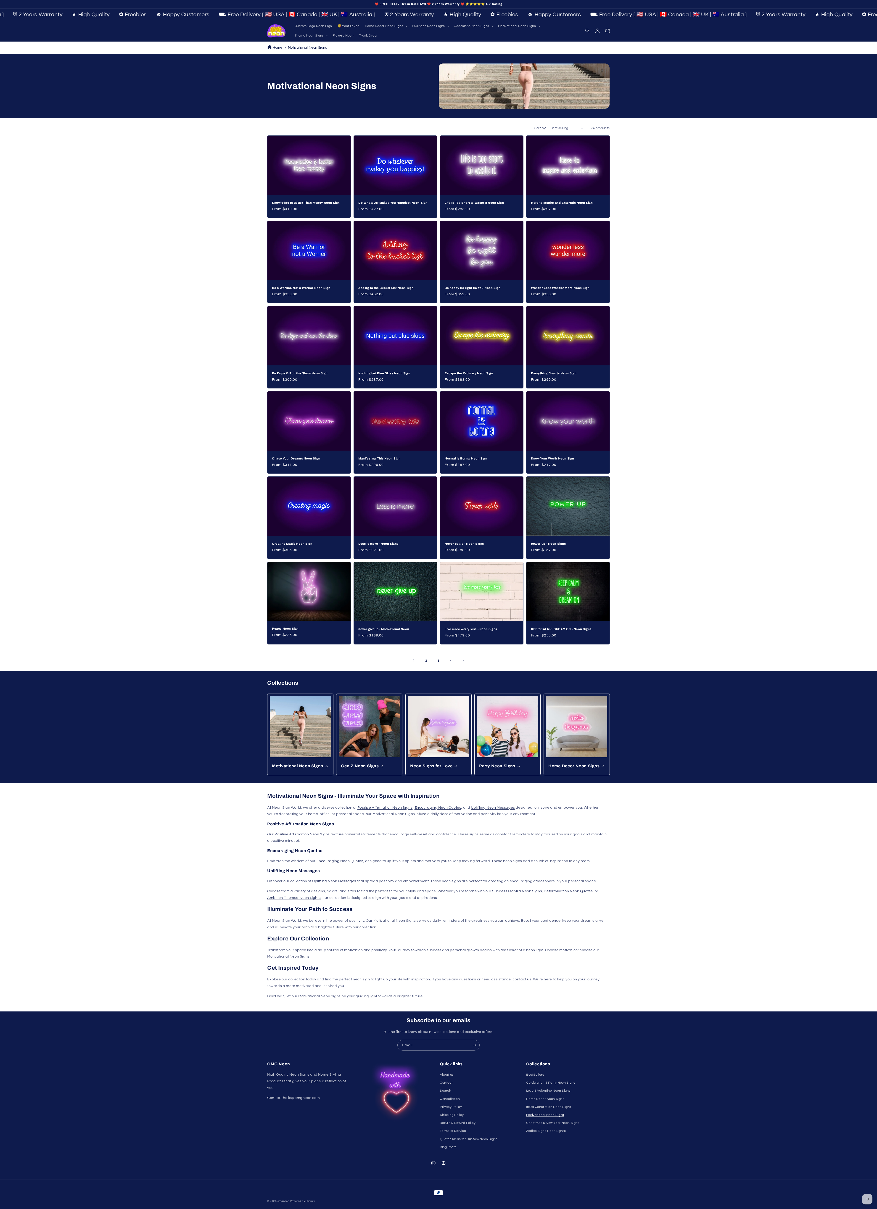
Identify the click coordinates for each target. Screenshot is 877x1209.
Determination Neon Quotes (568, 891)
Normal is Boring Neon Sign (466, 458)
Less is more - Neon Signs (378, 543)
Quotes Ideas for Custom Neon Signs (468, 1139)
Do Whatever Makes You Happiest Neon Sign (393, 202)
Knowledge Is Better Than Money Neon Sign (306, 202)
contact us (522, 979)
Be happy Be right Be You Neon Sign (472, 288)
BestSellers (535, 1074)
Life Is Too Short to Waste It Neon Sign (474, 202)
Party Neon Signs (497, 766)
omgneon (283, 1201)
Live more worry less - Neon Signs (471, 629)
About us (447, 1074)
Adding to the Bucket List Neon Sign (386, 288)
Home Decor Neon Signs (574, 766)
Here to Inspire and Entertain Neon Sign (562, 202)
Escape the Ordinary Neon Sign (469, 373)
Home (277, 47)
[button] (385, 26)
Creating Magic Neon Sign (292, 543)
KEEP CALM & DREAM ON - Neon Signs (561, 629)
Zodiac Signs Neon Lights (546, 1130)
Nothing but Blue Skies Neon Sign (384, 373)
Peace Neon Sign (285, 628)
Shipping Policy (452, 1115)
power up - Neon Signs (548, 543)
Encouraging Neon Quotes (438, 807)
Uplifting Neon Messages (493, 807)
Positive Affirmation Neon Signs (385, 807)
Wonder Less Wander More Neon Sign (560, 288)
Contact (446, 1082)
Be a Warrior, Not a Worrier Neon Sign (301, 288)
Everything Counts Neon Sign (553, 373)
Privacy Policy (451, 1107)
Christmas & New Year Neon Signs (552, 1123)
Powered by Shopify (302, 1201)
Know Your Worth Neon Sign (552, 458)
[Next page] (463, 661)
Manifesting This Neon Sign (379, 458)
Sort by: (540, 128)
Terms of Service (453, 1130)
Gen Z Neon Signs (360, 766)
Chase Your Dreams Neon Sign (296, 458)
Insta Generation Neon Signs (548, 1107)
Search (445, 1090)
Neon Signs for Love (431, 766)
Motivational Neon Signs (307, 47)
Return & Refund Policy (457, 1123)
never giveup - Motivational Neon (383, 629)
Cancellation (450, 1099)
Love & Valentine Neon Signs (548, 1090)
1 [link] (414, 661)
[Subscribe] (474, 1045)
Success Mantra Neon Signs (517, 891)
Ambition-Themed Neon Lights (294, 898)
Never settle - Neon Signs (464, 543)
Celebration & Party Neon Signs (550, 1082)
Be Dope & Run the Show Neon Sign (300, 373)
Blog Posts (448, 1147)
